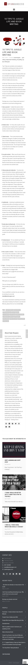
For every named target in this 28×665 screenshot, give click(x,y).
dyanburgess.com (8, 569)
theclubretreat (5, 623)
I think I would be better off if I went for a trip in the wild (13, 494)
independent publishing (8, 316)
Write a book (6, 318)
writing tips (5, 321)
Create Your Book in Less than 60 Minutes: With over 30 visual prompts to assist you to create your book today (12, 637)
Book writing (17, 310)
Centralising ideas (7, 312)
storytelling (17, 316)
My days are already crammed (9, 599)
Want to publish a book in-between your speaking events (12, 627)
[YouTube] (6, 426)
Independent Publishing (11, 59)
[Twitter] (15, 423)
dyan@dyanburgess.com (8, 296)
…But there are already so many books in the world (13, 585)
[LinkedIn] (9, 423)
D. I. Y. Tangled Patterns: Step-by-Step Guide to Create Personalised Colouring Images (13, 643)
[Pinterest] (12, 423)
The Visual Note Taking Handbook (10, 647)
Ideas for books (20, 314)
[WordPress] (19, 423)
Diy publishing (16, 312)
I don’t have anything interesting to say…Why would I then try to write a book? (13, 593)
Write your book (13, 318)
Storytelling (19, 59)
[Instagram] (9, 426)
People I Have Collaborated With (10, 617)
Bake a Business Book (7, 632)
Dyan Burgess (17, 57)
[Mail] (6, 423)
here (22, 303)
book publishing (9, 310)
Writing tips (7, 61)
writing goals (21, 318)
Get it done (12, 314)
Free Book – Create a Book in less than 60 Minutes (12, 613)
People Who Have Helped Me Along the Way (13, 620)
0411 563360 (7, 565)
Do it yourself (6, 314)
